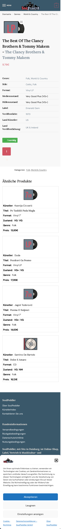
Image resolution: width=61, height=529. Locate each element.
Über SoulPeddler (11, 405)
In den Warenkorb (7, 152)
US (27, 120)
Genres (17, 14)
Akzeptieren (30, 497)
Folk (28, 78)
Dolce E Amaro (18, 359)
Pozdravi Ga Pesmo (20, 260)
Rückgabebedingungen (14, 433)
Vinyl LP (30, 90)
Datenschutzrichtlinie (12, 437)
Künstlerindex (9, 409)
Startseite (6, 14)
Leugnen (30, 505)
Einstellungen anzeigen (30, 514)
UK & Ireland (32, 127)
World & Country (30, 14)
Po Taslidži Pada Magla (22, 210)
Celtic (29, 84)
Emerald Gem (33, 108)
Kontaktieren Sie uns (12, 413)
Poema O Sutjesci (19, 309)
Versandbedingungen (13, 429)
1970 (28, 114)
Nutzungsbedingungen (13, 441)
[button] (56, 460)
